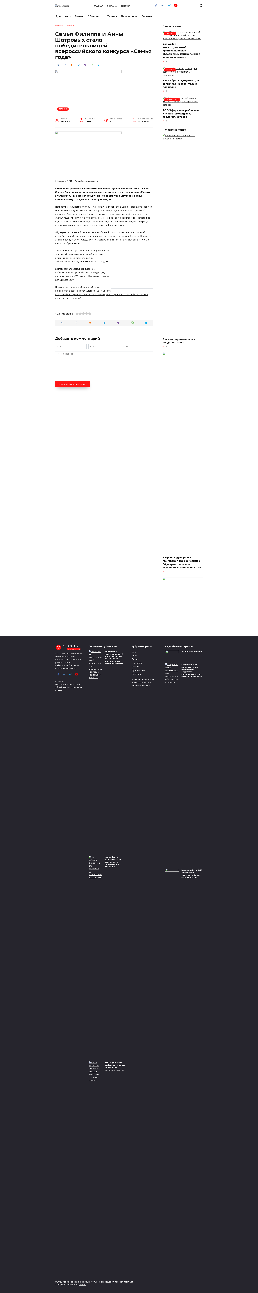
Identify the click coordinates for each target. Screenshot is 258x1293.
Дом (58, 16)
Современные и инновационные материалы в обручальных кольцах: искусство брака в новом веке (191, 670)
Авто (68, 16)
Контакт (125, 6)
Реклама (112, 6)
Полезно (146, 16)
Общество (94, 16)
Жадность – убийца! (191, 651)
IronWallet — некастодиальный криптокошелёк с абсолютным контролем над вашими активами (181, 51)
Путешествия (129, 16)
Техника (112, 16)
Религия (63, 109)
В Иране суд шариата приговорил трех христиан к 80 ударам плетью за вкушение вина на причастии (182, 562)
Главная (98, 6)
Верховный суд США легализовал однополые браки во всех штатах (191, 873)
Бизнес (79, 16)
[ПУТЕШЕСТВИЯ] (183, 105)
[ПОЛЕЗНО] (183, 38)
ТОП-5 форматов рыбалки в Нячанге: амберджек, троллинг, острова (181, 113)
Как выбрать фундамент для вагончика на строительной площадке (181, 83)
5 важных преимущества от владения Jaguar (181, 341)
